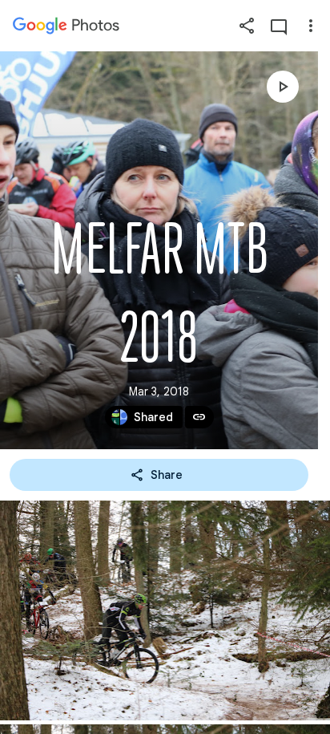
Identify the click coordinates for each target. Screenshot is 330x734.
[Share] (247, 26)
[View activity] (279, 26)
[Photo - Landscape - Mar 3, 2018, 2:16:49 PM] (165, 610)
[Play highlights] (283, 86)
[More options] (311, 26)
